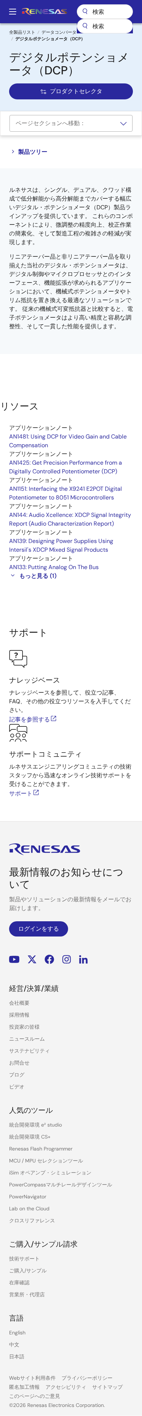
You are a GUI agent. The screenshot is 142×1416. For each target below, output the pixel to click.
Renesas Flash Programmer (40, 1148)
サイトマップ (107, 1387)
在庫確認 (19, 1282)
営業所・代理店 (27, 1294)
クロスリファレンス (32, 1220)
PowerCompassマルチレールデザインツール (60, 1184)
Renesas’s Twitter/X (32, 959)
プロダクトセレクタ (76, 91)
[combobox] (105, 26)
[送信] (85, 26)
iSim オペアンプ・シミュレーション (50, 1172)
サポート (20, 793)
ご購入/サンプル (28, 1270)
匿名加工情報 (24, 1387)
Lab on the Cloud (29, 1208)
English (17, 1332)
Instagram (66, 959)
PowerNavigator (27, 1196)
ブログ (16, 1074)
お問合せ (19, 1062)
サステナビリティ (29, 1050)
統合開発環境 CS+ (30, 1136)
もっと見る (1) (37, 576)
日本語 (16, 1356)
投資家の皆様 (24, 1027)
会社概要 (19, 1003)
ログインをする (38, 929)
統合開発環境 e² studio (35, 1124)
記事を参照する (29, 719)
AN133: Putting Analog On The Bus (54, 567)
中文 (14, 1344)
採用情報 (19, 1015)
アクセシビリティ (66, 1387)
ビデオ (16, 1086)
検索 (105, 11)
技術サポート (24, 1258)
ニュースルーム (27, 1039)
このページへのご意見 (34, 1396)
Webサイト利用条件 (32, 1378)
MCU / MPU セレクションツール (46, 1160)
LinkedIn (83, 959)
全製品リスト (22, 32)
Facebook (49, 959)
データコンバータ (59, 32)
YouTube (14, 959)
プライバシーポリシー (87, 1378)
